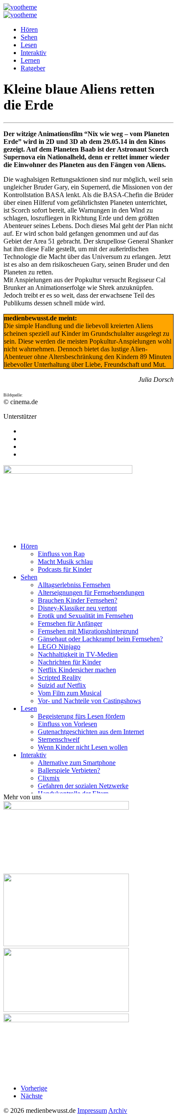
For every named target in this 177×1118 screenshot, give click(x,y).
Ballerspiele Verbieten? (69, 770)
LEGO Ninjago (59, 646)
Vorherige (34, 1088)
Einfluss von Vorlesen (67, 724)
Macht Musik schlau (65, 561)
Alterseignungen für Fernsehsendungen (91, 592)
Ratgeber (33, 68)
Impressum (92, 1110)
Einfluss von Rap (61, 553)
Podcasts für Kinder (65, 569)
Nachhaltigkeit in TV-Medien (78, 654)
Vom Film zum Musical (69, 693)
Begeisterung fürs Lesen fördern (81, 716)
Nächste (32, 1096)
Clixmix (49, 778)
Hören (29, 29)
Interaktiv (33, 52)
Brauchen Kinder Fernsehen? (77, 600)
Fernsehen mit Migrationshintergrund (88, 631)
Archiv (117, 1110)
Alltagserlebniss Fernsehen (74, 584)
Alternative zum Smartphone (77, 762)
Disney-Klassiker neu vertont (77, 608)
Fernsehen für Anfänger (70, 623)
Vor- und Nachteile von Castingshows (89, 700)
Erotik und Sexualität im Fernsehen (85, 615)
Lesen (29, 45)
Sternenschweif (58, 739)
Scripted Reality (59, 677)
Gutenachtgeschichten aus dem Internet (91, 731)
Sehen (29, 37)
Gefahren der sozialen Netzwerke (83, 785)
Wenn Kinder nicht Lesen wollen (83, 747)
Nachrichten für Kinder (69, 662)
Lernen (30, 60)
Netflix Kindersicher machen (77, 669)
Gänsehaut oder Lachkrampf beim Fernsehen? (100, 639)
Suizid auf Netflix (62, 685)
